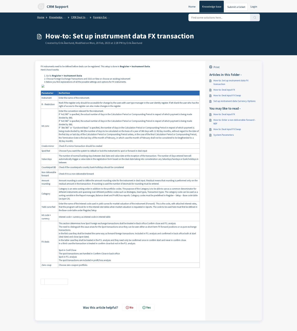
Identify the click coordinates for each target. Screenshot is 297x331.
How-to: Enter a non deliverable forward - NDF (234, 121)
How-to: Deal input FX (224, 89)
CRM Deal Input (80, 17)
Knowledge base (211, 6)
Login (253, 6)
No (131, 307)
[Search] (255, 17)
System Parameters (223, 134)
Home (192, 6)
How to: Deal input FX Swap (227, 95)
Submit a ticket (236, 7)
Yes (148, 307)
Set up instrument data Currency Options (234, 101)
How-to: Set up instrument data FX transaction (230, 82)
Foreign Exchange (103, 17)
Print (216, 67)
